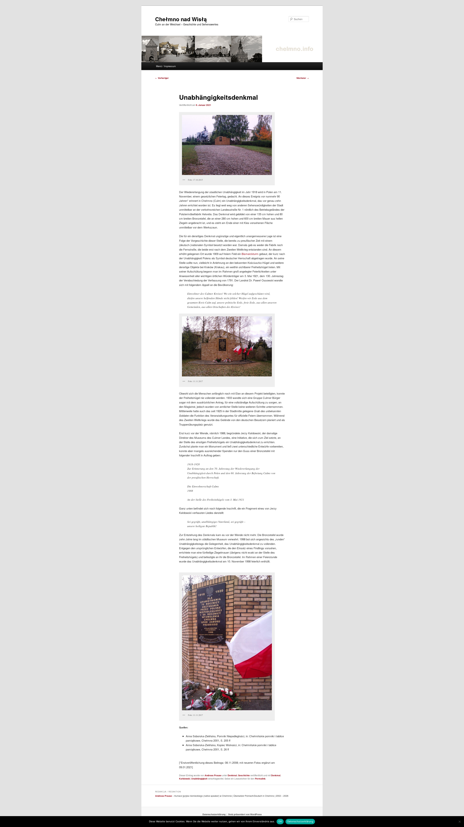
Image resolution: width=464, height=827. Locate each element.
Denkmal (232, 775)
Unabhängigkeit (199, 778)
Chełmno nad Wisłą (181, 19)
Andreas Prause (213, 775)
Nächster (303, 78)
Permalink (260, 778)
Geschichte (244, 775)
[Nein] (459, 821)
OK (280, 821)
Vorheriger (162, 78)
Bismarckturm (250, 254)
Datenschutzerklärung (213, 814)
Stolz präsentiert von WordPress (245, 814)
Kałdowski (184, 778)
